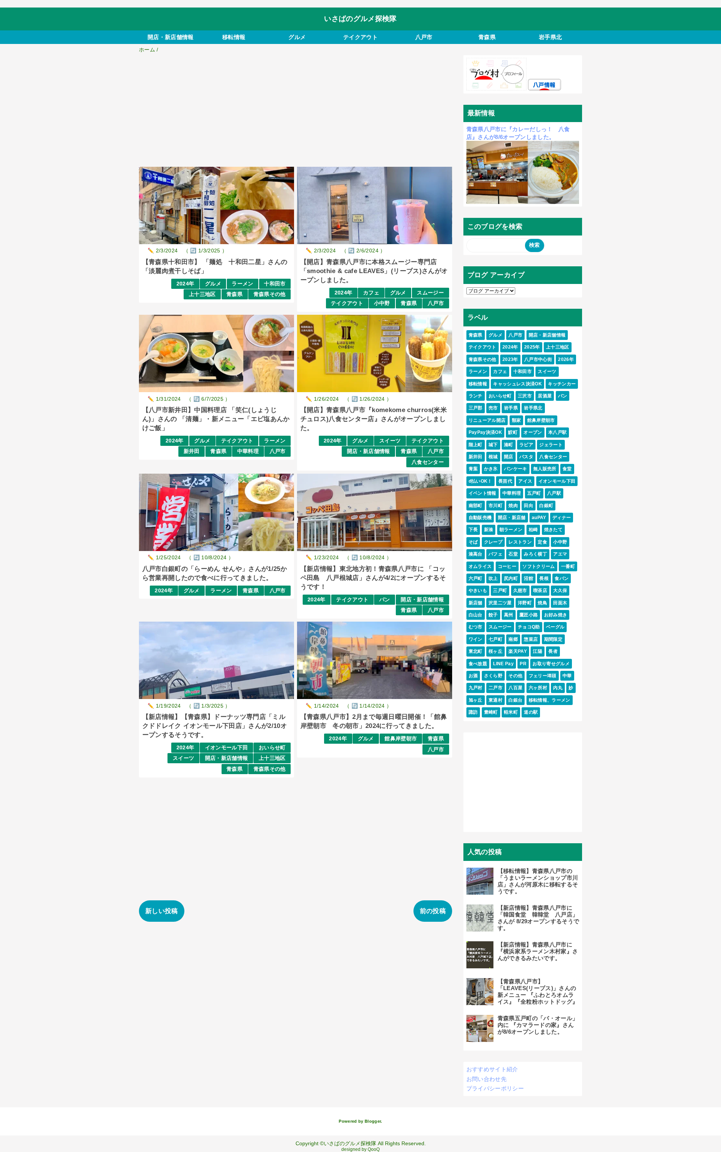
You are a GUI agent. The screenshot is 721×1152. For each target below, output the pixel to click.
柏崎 (533, 529)
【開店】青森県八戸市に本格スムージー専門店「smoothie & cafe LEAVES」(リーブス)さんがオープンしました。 (374, 271)
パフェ (495, 554)
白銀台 (515, 700)
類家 (516, 420)
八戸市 (424, 37)
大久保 (560, 590)
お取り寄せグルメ (551, 663)
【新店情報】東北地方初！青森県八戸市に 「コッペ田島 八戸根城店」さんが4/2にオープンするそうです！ (373, 577)
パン (384, 599)
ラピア (526, 444)
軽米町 (511, 712)
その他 (515, 675)
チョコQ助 (529, 627)
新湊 (488, 529)
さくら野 (493, 675)
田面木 (560, 602)
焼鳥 (542, 602)
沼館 (528, 578)
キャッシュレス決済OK (517, 384)
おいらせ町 (272, 747)
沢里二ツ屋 (500, 602)
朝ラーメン (511, 529)
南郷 (513, 639)
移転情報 (233, 37)
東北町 (476, 651)
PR (523, 663)
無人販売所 (545, 468)
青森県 (487, 37)
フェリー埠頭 (543, 675)
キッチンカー (562, 384)
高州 (508, 615)
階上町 (476, 444)
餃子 (493, 615)
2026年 (566, 359)
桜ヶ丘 (495, 651)
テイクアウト (360, 37)
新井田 (192, 451)
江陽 (537, 651)
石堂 (513, 554)
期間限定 (553, 639)
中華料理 (248, 451)
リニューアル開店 (487, 420)
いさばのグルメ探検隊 (360, 19)
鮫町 (512, 432)
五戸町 (534, 493)
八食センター (428, 462)
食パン (562, 578)
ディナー (561, 517)
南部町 (476, 505)
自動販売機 (480, 517)
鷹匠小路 (528, 615)
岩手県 (511, 408)
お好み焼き (555, 615)
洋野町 (525, 602)
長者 (553, 651)
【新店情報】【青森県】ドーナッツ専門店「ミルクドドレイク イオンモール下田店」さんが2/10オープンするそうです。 (214, 725)
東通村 (495, 700)
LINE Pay (503, 663)
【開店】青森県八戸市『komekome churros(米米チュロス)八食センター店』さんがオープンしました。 (373, 419)
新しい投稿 (161, 911)
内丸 (558, 687)
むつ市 (476, 627)
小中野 (382, 303)
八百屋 (515, 687)
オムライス (480, 566)
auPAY (539, 517)
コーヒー (507, 566)
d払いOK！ (480, 481)
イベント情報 (482, 493)
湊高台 (476, 554)
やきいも (478, 590)
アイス (525, 481)
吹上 (493, 578)
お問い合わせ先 (486, 1079)
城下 (493, 444)
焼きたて (553, 529)
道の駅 (531, 712)
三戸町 (500, 590)
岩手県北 (550, 37)
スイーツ (390, 441)
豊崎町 (491, 712)
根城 (493, 456)
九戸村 (476, 687)
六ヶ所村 (538, 687)
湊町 (508, 444)
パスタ (526, 456)
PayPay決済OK (485, 432)
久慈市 (520, 590)
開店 (508, 456)
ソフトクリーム (538, 566)
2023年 (510, 359)
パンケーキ (515, 468)
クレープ (493, 542)
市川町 (495, 505)
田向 (528, 505)
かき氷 (491, 468)
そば (473, 542)
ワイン (476, 639)
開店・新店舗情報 (171, 37)
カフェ (371, 293)
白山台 (476, 615)
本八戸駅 (557, 432)
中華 (567, 675)
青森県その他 (269, 294)
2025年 (532, 347)
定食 (542, 542)
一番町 (568, 566)
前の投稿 (433, 911)
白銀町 (546, 505)
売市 (493, 408)
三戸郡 (476, 408)
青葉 (473, 468)
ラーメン (242, 284)
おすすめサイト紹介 (492, 1069)
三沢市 (525, 396)
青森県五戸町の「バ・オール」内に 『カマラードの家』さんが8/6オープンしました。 (538, 1025)
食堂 (567, 468)
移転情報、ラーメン (549, 700)
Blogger (373, 1121)
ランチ (476, 396)
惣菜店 (531, 639)
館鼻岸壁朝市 (401, 738)
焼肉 (513, 505)
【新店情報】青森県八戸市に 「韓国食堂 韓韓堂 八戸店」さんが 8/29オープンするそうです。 (538, 917)
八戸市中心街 (538, 359)
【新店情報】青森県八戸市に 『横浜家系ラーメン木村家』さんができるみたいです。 (538, 951)
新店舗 (476, 602)
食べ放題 (478, 663)
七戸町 (495, 639)
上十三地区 (202, 294)
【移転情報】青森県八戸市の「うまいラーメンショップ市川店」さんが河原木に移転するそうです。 (538, 881)
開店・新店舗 (512, 517)
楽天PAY (517, 651)
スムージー (430, 293)
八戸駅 (554, 493)
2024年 (185, 284)
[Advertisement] (295, 111)
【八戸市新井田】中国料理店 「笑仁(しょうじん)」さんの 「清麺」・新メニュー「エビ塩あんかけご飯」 (216, 419)
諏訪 (473, 712)
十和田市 (274, 284)
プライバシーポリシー (495, 1088)
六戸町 (476, 578)
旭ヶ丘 (476, 700)
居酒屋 (545, 396)
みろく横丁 (535, 554)
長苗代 (505, 481)
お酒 (473, 675)
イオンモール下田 (226, 747)
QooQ (374, 1149)
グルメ (297, 37)
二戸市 (495, 687)
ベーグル (555, 627)
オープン (532, 432)
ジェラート (551, 444)
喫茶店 (540, 590)
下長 (473, 529)
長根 (544, 578)
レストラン (520, 542)
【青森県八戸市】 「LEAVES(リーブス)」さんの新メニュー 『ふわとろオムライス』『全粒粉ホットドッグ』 (538, 991)
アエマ (560, 554)
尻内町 (511, 578)
